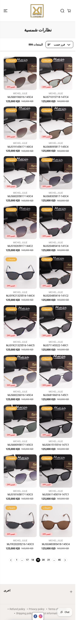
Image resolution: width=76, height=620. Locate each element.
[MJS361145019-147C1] (55, 471)
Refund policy (17, 609)
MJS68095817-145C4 (55, 146)
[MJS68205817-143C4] (20, 172)
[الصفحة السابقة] (11, 560)
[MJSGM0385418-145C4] (55, 520)
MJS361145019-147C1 (55, 494)
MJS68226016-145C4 (20, 395)
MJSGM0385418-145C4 (56, 544)
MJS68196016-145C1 (55, 395)
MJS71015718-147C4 (55, 97)
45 (59, 560)
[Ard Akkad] (37, 10)
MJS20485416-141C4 (55, 245)
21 (48, 560)
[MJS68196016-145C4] (20, 73)
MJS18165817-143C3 (20, 494)
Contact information (48, 613)
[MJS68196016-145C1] (55, 371)
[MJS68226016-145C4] (20, 371)
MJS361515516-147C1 (55, 444)
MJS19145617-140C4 (20, 146)
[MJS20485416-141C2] (55, 272)
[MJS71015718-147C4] (55, 73)
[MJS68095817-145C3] (20, 421)
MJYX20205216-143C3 (20, 544)
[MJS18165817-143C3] (20, 471)
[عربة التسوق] (69, 10)
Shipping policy (24, 613)
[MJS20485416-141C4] (55, 222)
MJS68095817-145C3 (20, 444)
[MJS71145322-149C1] (55, 321)
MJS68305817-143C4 (55, 196)
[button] (6, 11)
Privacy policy (36, 609)
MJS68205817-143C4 (20, 196)
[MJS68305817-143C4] (55, 172)
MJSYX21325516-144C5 (20, 345)
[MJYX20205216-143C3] (20, 520)
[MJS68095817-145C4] (55, 123)
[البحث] (62, 10)
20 (43, 560)
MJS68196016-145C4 (20, 97)
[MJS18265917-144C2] (20, 222)
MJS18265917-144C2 (20, 245)
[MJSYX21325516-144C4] (20, 272)
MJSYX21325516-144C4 (20, 295)
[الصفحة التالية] (65, 560)
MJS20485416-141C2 (55, 295)
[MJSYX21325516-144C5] (20, 321)
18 (32, 560)
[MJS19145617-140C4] (20, 123)
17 (27, 560)
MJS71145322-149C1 (55, 345)
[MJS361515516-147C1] (55, 421)
